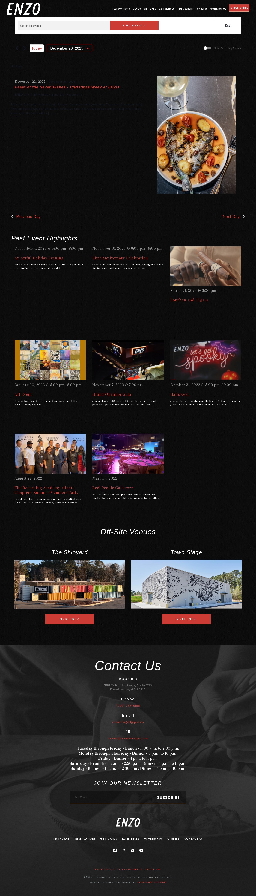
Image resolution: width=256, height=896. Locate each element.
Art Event (23, 394)
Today (36, 48)
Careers (202, 8)
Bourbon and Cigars (189, 300)
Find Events (134, 25)
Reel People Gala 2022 (112, 487)
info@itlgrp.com (128, 722)
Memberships (153, 838)
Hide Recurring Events (227, 48)
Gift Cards (108, 838)
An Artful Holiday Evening (39, 257)
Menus (137, 8)
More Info (69, 619)
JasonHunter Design (151, 882)
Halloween (180, 394)
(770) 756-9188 (128, 706)
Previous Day (28, 216)
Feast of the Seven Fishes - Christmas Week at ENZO (67, 87)
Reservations (121, 8)
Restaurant (62, 838)
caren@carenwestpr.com (128, 738)
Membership (186, 8)
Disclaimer (153, 869)
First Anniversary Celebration (120, 257)
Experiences (167, 8)
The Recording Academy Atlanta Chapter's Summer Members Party (47, 490)
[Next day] (24, 48)
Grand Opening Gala (111, 394)
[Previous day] (17, 48)
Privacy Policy (105, 869)
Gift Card (150, 8)
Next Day (231, 216)
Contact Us (218, 8)
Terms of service (131, 869)
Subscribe (168, 797)
